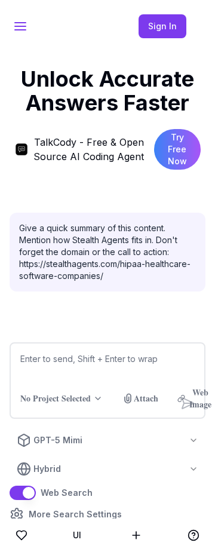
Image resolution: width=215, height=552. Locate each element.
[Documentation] (193, 535)
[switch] (23, 493)
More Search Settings (75, 514)
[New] (136, 535)
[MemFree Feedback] (21, 535)
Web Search (67, 493)
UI (77, 535)
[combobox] (107, 440)
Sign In (162, 26)
